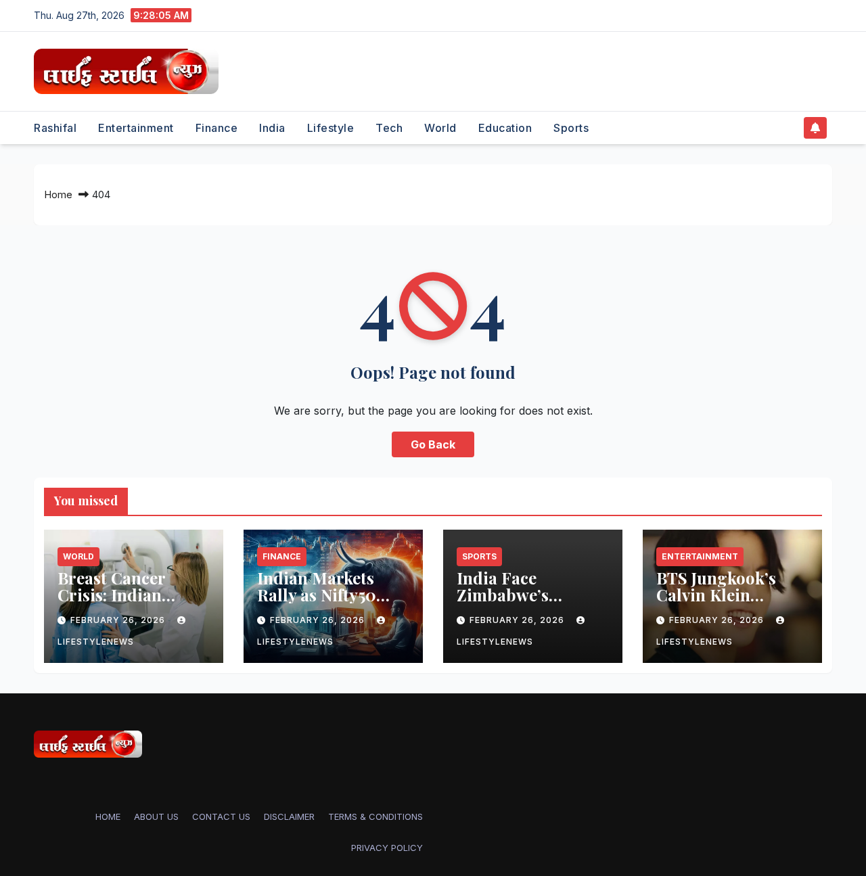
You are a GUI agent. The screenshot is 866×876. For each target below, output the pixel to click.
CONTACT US (221, 816)
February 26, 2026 (119, 620)
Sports (571, 128)
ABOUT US (156, 816)
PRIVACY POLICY (387, 847)
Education (505, 128)
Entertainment (136, 128)
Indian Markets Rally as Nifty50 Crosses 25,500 (316, 594)
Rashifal (55, 128)
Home (58, 194)
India (272, 128)
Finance (217, 128)
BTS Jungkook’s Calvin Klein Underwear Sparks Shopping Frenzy (727, 603)
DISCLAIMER (289, 816)
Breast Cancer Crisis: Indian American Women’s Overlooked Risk (130, 603)
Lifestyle (331, 128)
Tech (389, 128)
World (440, 128)
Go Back (433, 444)
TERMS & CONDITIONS (375, 816)
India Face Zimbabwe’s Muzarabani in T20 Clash (530, 603)
